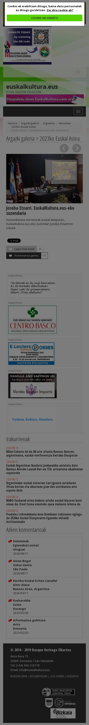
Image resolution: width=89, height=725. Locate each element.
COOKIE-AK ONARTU (44, 18)
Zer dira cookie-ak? (60, 10)
